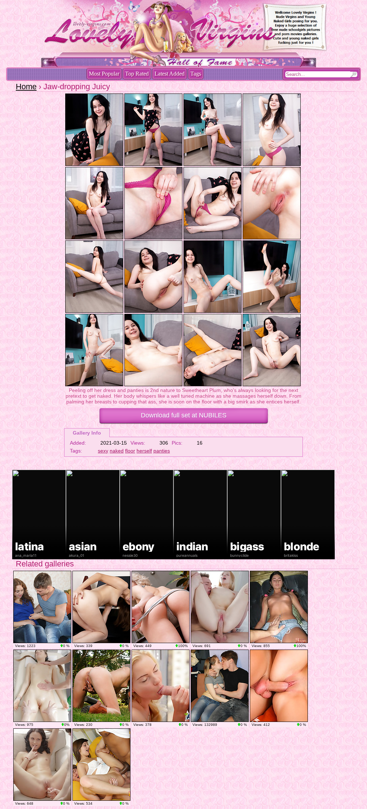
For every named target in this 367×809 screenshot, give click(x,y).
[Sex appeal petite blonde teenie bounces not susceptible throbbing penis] (220, 686)
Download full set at (184, 415)
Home (26, 86)
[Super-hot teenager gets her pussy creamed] (220, 607)
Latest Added (169, 74)
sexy (103, 451)
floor (130, 451)
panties (161, 451)
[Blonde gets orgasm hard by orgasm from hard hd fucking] (161, 686)
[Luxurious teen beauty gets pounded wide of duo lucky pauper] (42, 607)
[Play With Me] (101, 607)
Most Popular (104, 74)
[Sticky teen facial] (279, 686)
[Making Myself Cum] (161, 607)
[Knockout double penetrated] (101, 764)
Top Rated (137, 74)
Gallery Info (87, 433)
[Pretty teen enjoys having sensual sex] (42, 764)
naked (117, 451)
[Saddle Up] (101, 686)
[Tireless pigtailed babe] (279, 607)
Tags (195, 74)
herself (144, 451)
